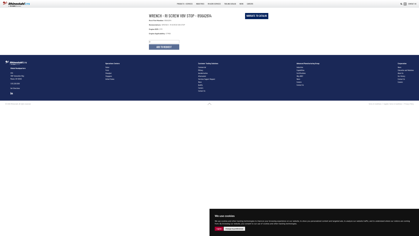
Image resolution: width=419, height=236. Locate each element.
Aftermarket (202, 76)
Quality (200, 85)
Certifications (301, 73)
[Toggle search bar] (401, 4)
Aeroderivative (203, 73)
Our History (401, 76)
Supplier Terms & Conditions (393, 104)
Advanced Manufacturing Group (308, 63)
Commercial (202, 67)
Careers (200, 88)
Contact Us (201, 91)
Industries (300, 67)
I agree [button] (219, 229)
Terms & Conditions (375, 104)
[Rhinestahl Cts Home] (16, 4)
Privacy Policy (409, 104)
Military (200, 70)
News (200, 82)
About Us (400, 73)
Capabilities (300, 70)
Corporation (402, 63)
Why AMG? (300, 76)
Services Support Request (206, 79)
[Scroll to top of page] (209, 105)
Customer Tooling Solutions (208, 63)
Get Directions (15, 88)
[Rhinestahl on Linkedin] (11, 93)
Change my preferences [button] (234, 229)
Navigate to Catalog (256, 15)
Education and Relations (406, 70)
